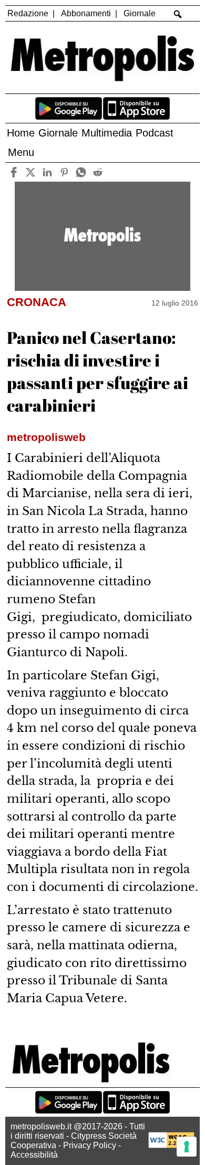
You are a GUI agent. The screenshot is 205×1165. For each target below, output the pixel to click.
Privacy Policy (89, 1145)
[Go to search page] (178, 14)
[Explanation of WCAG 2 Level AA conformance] (171, 1145)
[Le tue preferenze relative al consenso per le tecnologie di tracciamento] (187, 1147)
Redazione (27, 13)
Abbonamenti (86, 13)
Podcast (154, 133)
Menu (21, 152)
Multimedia (106, 133)
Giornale (140, 13)
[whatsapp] (80, 172)
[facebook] (13, 172)
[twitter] (30, 172)
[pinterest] (63, 172)
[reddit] (97, 172)
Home (21, 133)
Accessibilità (34, 1154)
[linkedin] (47, 172)
